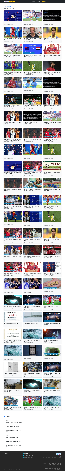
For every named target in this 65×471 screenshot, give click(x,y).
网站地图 (19, 469)
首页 (5, 6)
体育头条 (43, 1)
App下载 (5, 469)
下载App (33, 1)
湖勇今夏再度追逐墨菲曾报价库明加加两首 (13, 445)
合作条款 (15, 469)
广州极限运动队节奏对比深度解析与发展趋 (13, 430)
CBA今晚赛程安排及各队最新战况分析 (12, 426)
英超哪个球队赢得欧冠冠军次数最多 (11, 437)
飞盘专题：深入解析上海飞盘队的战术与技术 (13, 422)
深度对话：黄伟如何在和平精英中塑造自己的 (13, 434)
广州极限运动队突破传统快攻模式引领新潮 (13, 419)
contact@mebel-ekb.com (28, 457)
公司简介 (38, 1)
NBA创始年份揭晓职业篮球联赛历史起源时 (13, 441)
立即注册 (12, 1)
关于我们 (8, 469)
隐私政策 (12, 469)
